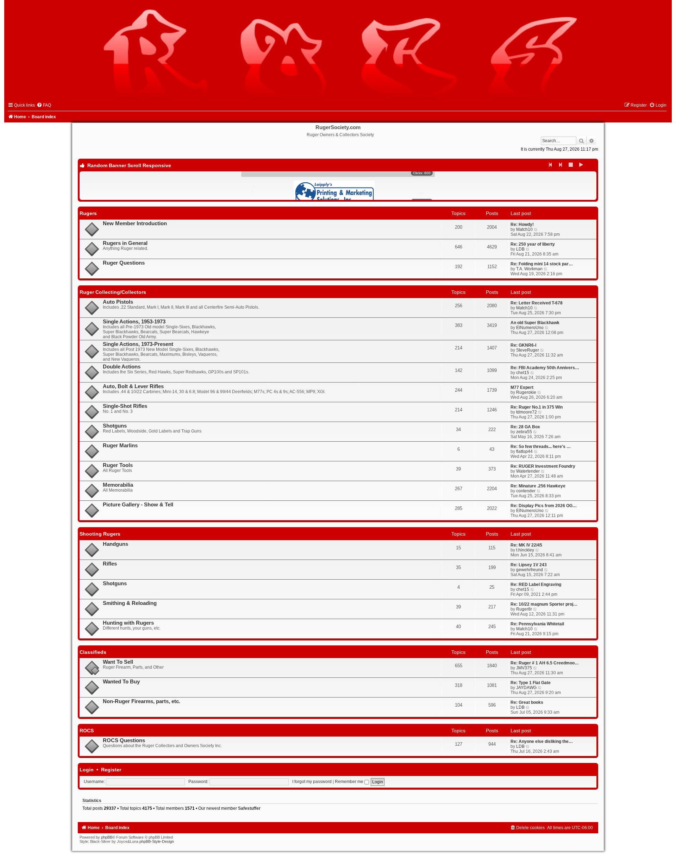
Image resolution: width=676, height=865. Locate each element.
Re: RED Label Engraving (536, 584)
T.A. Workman (529, 268)
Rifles (110, 564)
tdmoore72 (526, 412)
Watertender (528, 471)
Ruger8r (524, 609)
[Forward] (560, 164)
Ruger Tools (118, 465)
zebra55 (524, 431)
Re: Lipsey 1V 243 (529, 564)
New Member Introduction (135, 223)
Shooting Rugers (100, 534)
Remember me (349, 781)
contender (526, 490)
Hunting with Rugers (128, 623)
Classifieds (93, 652)
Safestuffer (249, 808)
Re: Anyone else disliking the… (542, 741)
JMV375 (524, 667)
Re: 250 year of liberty (533, 244)
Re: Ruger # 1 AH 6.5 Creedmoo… (545, 663)
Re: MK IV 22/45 (526, 545)
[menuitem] (44, 105)
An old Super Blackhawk (535, 322)
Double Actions (121, 367)
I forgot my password (312, 781)
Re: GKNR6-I (523, 345)
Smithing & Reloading (130, 603)
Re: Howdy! (522, 224)
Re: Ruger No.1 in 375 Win (537, 407)
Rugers (88, 213)
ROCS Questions (124, 740)
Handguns (115, 544)
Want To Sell (118, 662)
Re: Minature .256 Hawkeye (538, 486)
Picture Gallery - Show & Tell (138, 504)
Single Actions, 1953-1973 (134, 321)
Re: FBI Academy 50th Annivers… (545, 367)
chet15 (522, 372)
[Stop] (571, 164)
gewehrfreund (529, 569)
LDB (520, 249)
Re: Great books (527, 702)
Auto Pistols (118, 302)
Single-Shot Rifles (125, 406)
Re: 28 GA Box (525, 426)
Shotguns (115, 426)
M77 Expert (522, 387)
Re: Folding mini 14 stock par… (542, 263)
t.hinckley (525, 550)
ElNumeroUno (530, 327)
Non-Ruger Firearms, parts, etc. (141, 701)
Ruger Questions (124, 263)
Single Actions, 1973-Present (138, 344)
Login (87, 769)
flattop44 (524, 451)
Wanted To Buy (121, 681)
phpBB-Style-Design (156, 841)
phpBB (106, 837)
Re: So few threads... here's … (541, 446)
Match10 (524, 229)
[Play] (581, 164)
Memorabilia (118, 485)
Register (111, 769)
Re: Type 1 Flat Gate (531, 682)
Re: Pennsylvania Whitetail (537, 623)
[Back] (550, 164)
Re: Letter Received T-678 (537, 303)
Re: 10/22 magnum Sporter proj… (544, 604)
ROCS (87, 730)
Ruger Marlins (120, 445)
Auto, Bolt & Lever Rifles (133, 386)
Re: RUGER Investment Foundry (543, 466)
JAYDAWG (526, 687)
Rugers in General (125, 243)
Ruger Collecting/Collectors (113, 292)
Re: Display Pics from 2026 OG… (544, 505)
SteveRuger (527, 350)
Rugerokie (526, 392)
